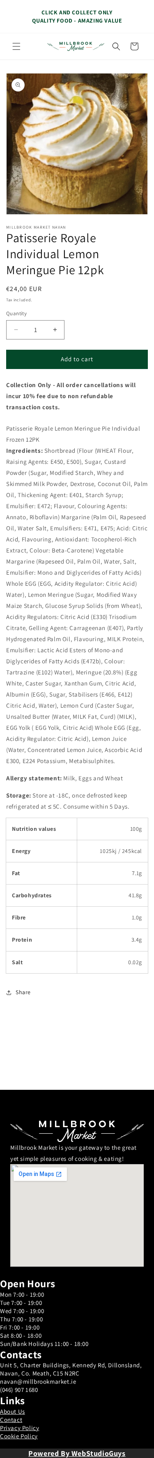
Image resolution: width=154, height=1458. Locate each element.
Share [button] (23, 992)
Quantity (16, 313)
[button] (16, 46)
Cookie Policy (19, 1436)
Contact (11, 1420)
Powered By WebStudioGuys (76, 1453)
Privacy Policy (19, 1428)
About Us (12, 1411)
